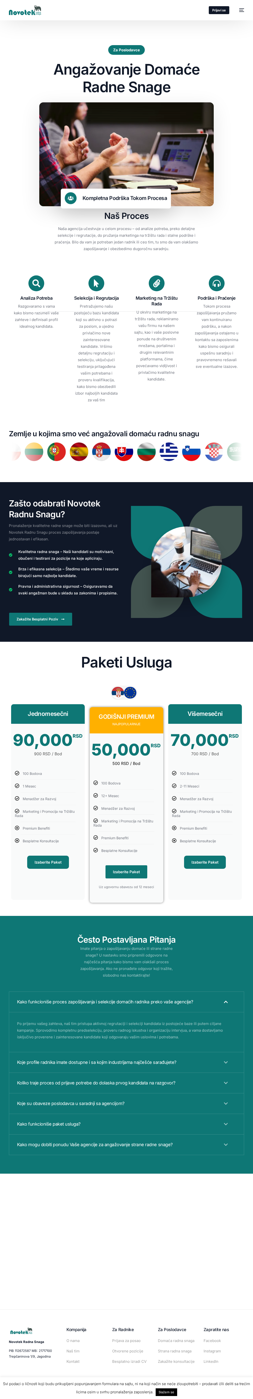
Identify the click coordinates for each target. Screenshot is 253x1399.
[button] (126, 1002)
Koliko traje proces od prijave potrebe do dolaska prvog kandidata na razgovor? (96, 1082)
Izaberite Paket (48, 862)
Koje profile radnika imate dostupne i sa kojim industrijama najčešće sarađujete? (96, 1062)
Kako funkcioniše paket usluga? (49, 1124)
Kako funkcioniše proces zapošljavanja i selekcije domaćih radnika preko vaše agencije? (105, 1001)
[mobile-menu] (239, 10)
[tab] (118, 693)
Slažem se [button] (166, 1392)
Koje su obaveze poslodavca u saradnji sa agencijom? (71, 1103)
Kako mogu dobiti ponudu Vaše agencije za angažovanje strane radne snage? (95, 1144)
